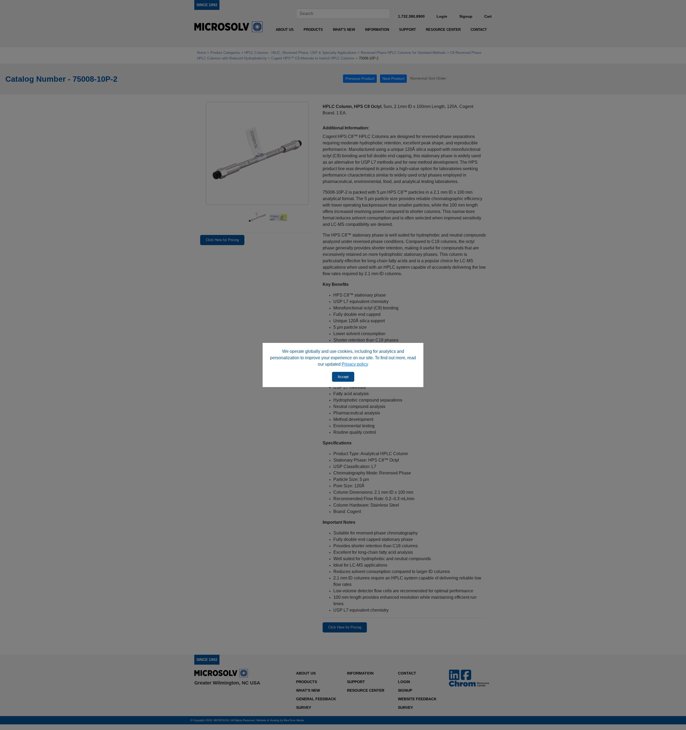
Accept (343, 377)
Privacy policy (355, 364)
